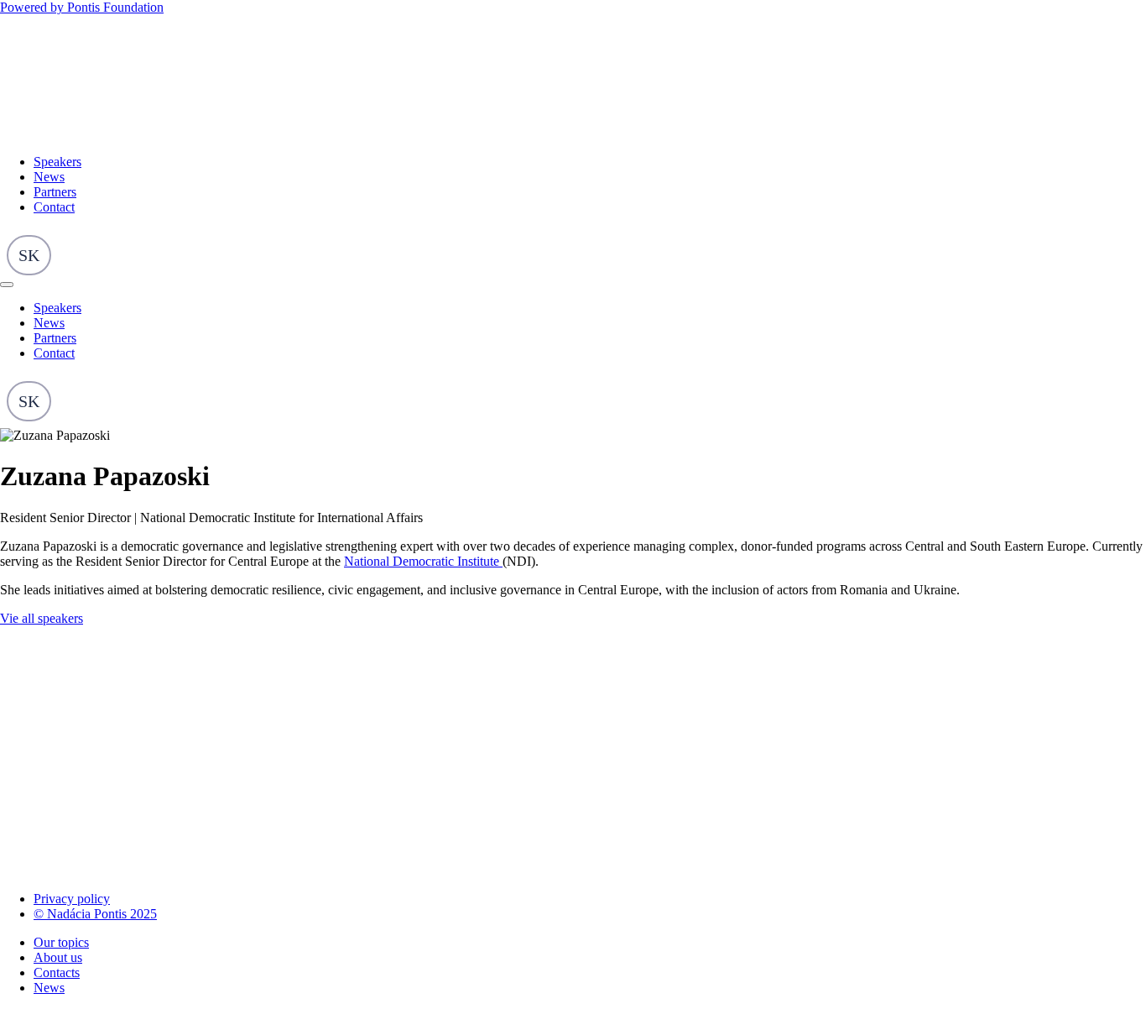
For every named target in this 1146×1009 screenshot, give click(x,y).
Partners (55, 192)
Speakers (57, 161)
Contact (54, 207)
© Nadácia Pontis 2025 (95, 914)
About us (58, 957)
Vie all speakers (41, 618)
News (49, 177)
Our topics (61, 942)
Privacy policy (72, 898)
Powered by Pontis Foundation (82, 7)
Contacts (57, 972)
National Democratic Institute (423, 561)
